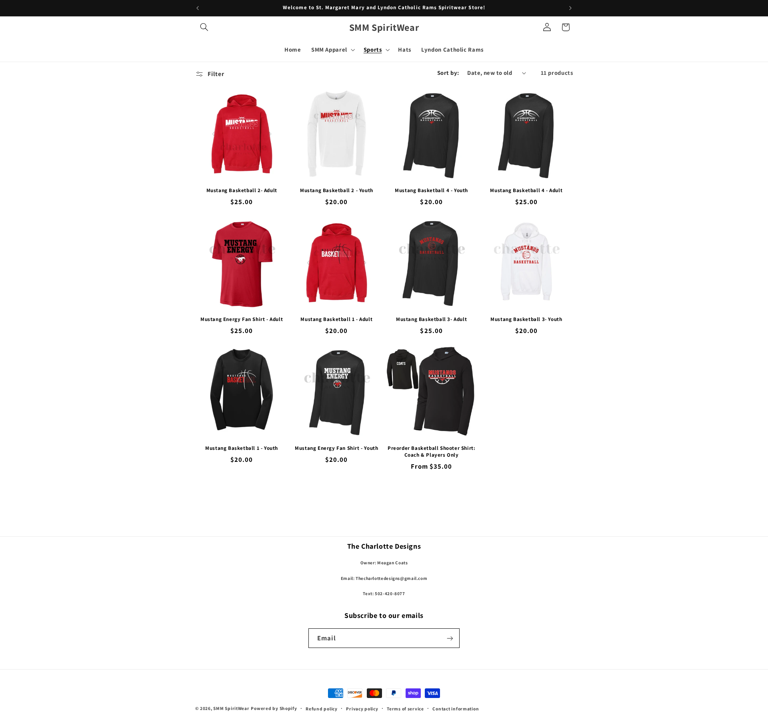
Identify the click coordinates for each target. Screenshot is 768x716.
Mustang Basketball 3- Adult (431, 319)
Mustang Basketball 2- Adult (241, 190)
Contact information (455, 709)
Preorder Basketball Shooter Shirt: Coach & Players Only (431, 451)
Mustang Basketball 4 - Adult (526, 190)
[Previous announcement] (197, 8)
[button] (204, 27)
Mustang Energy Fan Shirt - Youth (336, 448)
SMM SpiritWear (231, 708)
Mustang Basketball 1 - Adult (336, 319)
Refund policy (322, 709)
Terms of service (405, 709)
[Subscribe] (450, 638)
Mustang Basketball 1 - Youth (241, 448)
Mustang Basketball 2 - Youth (336, 190)
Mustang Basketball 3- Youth (526, 319)
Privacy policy (362, 709)
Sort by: (448, 72)
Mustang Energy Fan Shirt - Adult (241, 319)
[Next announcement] (570, 8)
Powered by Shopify (274, 708)
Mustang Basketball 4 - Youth (431, 190)
